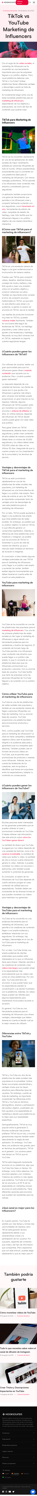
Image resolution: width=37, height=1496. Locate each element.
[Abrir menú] (33, 2)
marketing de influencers (12, 100)
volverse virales (8, 320)
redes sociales (25, 63)
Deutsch (26, 1473)
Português (8, 1477)
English (7, 1473)
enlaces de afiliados (20, 411)
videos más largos (10, 968)
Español (16, 1473)
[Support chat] (33, 1492)
